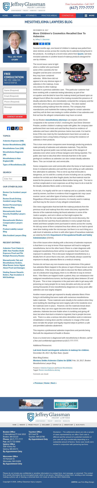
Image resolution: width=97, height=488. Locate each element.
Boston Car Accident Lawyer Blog (15, 193)
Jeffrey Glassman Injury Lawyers (29, 482)
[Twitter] (12, 128)
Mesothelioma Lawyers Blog (24, 6)
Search (24, 179)
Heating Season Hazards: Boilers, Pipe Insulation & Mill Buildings (13, 274)
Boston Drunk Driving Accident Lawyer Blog (12, 200)
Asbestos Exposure (47, 368)
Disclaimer (46, 424)
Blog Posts (80, 424)
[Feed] (21, 128)
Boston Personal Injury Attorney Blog (12, 206)
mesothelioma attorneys (56, 120)
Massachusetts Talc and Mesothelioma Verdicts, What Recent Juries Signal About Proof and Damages (14, 264)
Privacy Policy (33, 424)
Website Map (68, 424)
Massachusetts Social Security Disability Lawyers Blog (14, 213)
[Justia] (17, 128)
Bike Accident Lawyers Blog (14, 235)
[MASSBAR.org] (66, 404)
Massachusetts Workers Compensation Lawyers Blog (13, 222)
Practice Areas (49, 16)
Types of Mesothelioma (14, 165)
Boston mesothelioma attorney (49, 370)
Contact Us (67, 16)
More (91, 16)
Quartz (81, 54)
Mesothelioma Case (13, 148)
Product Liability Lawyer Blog (13, 230)
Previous (38, 383)
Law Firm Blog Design (82, 482)
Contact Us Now (14, 117)
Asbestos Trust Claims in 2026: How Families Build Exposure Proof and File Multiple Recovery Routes (13, 252)
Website (17, 16)
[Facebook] (8, 128)
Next (54, 383)
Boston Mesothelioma (64, 368)
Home (5, 16)
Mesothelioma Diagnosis (13, 153)
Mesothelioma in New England (12, 159)
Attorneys (31, 16)
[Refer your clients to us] (31, 404)
